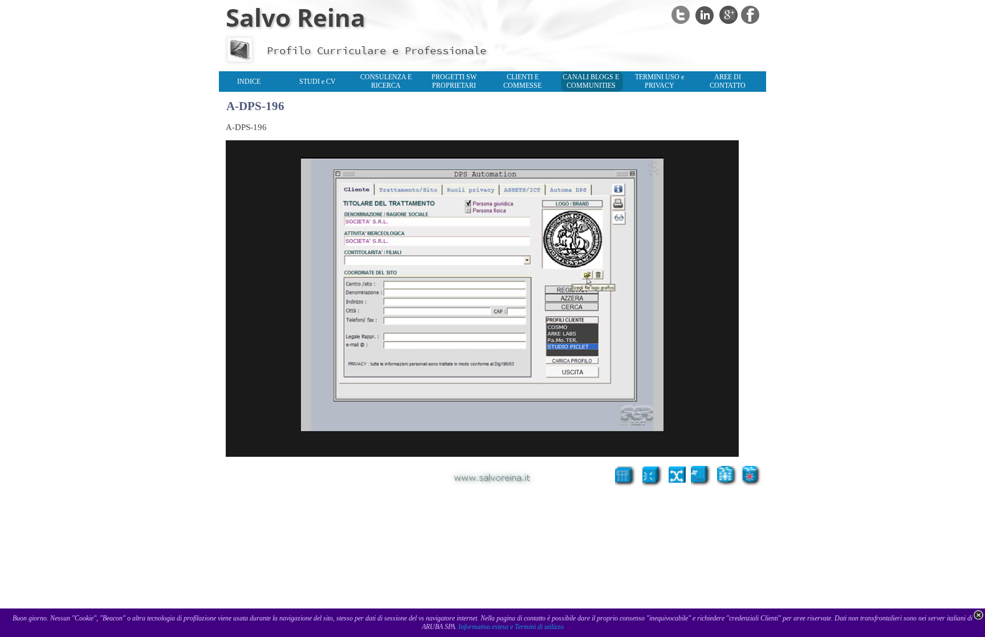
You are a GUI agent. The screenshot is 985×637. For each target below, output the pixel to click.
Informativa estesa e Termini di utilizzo (511, 627)
